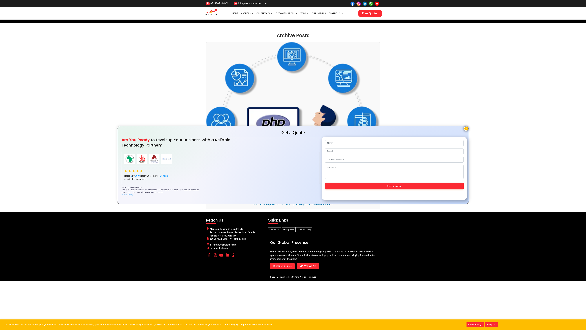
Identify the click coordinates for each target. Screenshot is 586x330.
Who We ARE (274, 230)
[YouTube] (221, 255)
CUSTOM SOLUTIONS (285, 13)
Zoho (303, 13)
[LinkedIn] (227, 255)
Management (288, 230)
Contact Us (334, 13)
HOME (235, 13)
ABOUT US (246, 13)
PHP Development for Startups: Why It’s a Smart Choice (293, 204)
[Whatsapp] (233, 255)
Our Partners (319, 13)
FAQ (309, 230)
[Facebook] (209, 255)
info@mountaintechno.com (252, 3)
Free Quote (369, 13)
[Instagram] (215, 255)
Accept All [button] (491, 325)
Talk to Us (301, 230)
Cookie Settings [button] (475, 325)
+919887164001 (219, 3)
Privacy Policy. (127, 195)
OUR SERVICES (263, 13)
